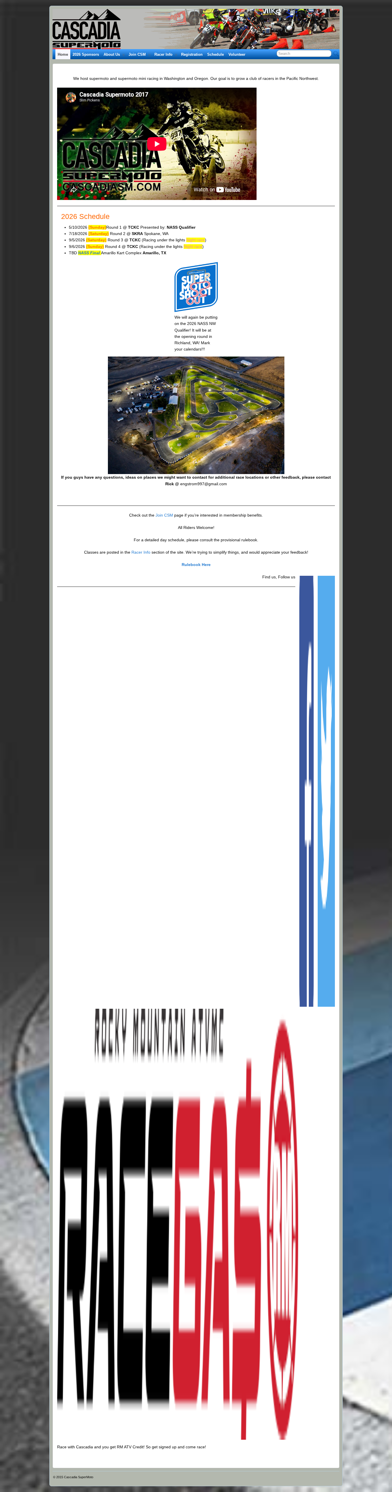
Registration (192, 54)
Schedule (215, 54)
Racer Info (163, 54)
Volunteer (236, 54)
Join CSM (137, 54)
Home (63, 54)
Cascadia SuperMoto (78, 1477)
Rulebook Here (196, 564)
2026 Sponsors (86, 54)
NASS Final (89, 253)
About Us (112, 54)
